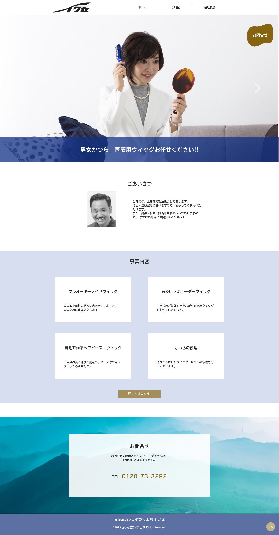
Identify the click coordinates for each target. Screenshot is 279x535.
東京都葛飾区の (139, 519)
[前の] (21, 88)
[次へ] (257, 88)
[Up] (270, 526)
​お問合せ (260, 35)
